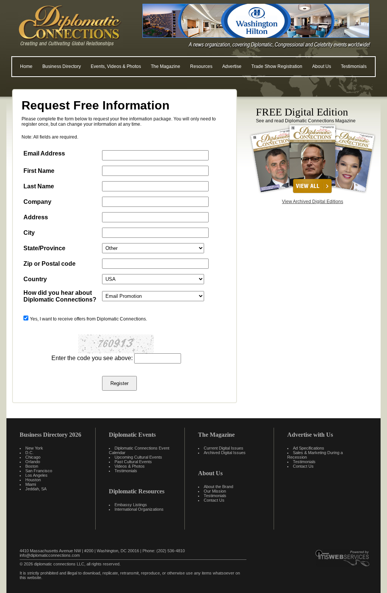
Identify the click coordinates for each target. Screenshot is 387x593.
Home (26, 66)
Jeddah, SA (35, 489)
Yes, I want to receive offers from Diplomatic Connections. (88, 319)
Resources (201, 66)
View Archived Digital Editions (312, 201)
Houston (33, 479)
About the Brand (218, 486)
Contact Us (214, 500)
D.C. (29, 452)
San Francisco (38, 470)
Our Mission (215, 491)
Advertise (231, 66)
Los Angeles (36, 475)
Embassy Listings (131, 504)
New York (34, 448)
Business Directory (61, 66)
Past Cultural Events (133, 461)
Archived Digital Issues (225, 452)
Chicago (32, 457)
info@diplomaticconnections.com (50, 555)
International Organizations (139, 509)
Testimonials (354, 66)
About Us (321, 66)
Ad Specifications (308, 448)
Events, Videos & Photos (116, 66)
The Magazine (165, 66)
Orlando (32, 461)
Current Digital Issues (223, 448)
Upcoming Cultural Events (138, 457)
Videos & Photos (130, 466)
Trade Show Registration (276, 66)
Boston (31, 466)
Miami (30, 484)
